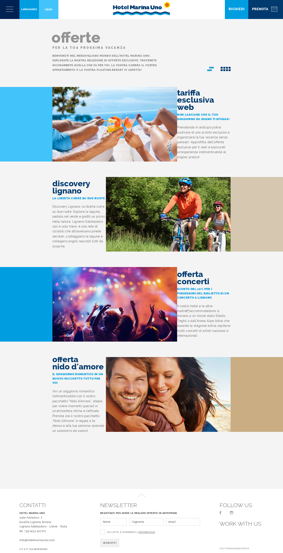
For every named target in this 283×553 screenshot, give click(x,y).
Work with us (240, 523)
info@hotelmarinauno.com (37, 540)
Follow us (236, 505)
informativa (146, 532)
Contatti (32, 505)
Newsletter (118, 505)
